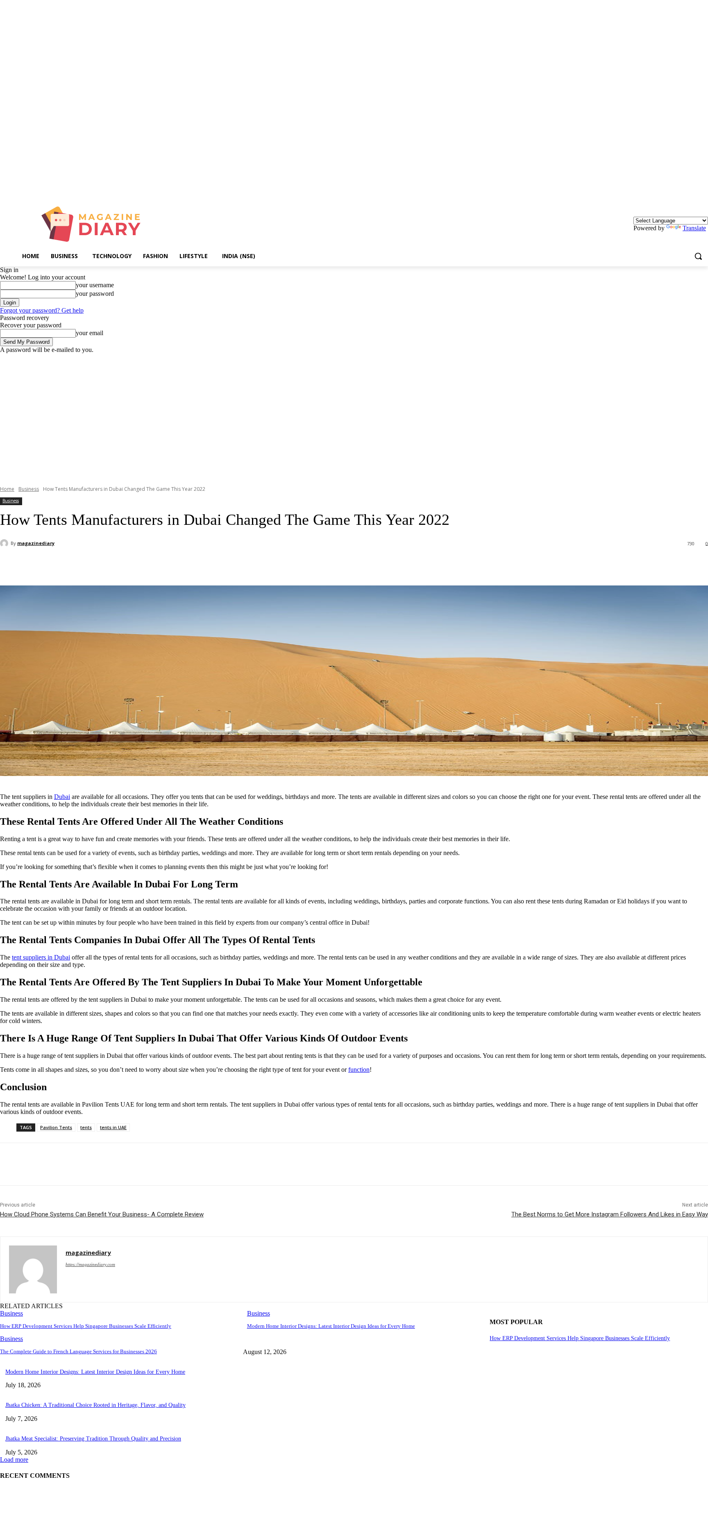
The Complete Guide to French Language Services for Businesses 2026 (78, 1351)
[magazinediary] (5, 543)
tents (86, 1127)
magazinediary (35, 543)
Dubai (62, 796)
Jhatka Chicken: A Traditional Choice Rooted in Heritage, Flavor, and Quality (95, 1405)
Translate (694, 228)
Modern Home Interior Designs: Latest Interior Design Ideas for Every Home (331, 1326)
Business (28, 488)
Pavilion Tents (56, 1127)
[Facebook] (74, 564)
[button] (698, 256)
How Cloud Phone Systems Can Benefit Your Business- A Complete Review (102, 1214)
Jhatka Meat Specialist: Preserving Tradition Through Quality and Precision (93, 1439)
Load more (14, 1459)
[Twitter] (104, 564)
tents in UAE (113, 1127)
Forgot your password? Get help (42, 310)
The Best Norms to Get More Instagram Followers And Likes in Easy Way (609, 1214)
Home (7, 488)
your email (89, 332)
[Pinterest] (134, 564)
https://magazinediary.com (90, 1264)
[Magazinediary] (95, 224)
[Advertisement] (354, 415)
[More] (193, 564)
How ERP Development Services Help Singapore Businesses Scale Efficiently (85, 1326)
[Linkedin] (703, 188)
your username (95, 284)
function (359, 1069)
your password (95, 293)
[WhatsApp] (163, 564)
